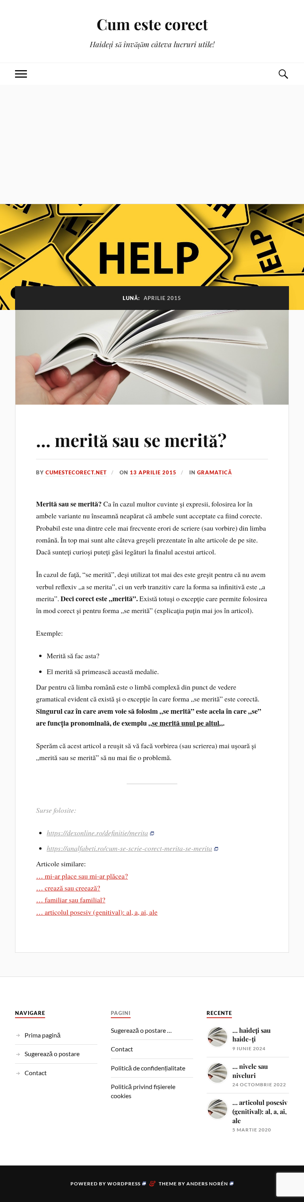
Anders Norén (207, 1184)
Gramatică (214, 472)
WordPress (124, 1184)
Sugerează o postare (52, 1053)
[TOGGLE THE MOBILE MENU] (21, 74)
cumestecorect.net (76, 472)
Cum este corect (152, 24)
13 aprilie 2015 (153, 472)
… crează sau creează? (68, 887)
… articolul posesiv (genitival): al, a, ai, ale (97, 912)
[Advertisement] (152, 144)
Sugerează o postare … (141, 1030)
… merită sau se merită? (131, 439)
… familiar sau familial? (70, 899)
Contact (36, 1072)
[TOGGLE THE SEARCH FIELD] (283, 74)
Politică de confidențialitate (148, 1068)
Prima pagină (43, 1035)
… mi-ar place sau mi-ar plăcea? (82, 876)
